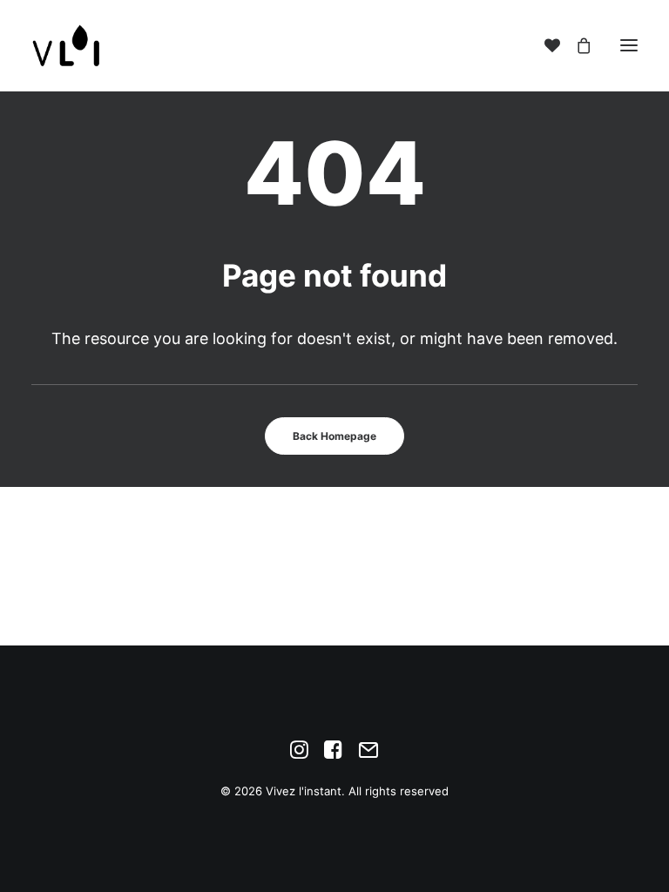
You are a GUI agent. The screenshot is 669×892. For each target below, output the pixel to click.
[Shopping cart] (575, 45)
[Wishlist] (544, 45)
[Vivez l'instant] (66, 45)
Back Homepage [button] (334, 436)
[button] (629, 45)
